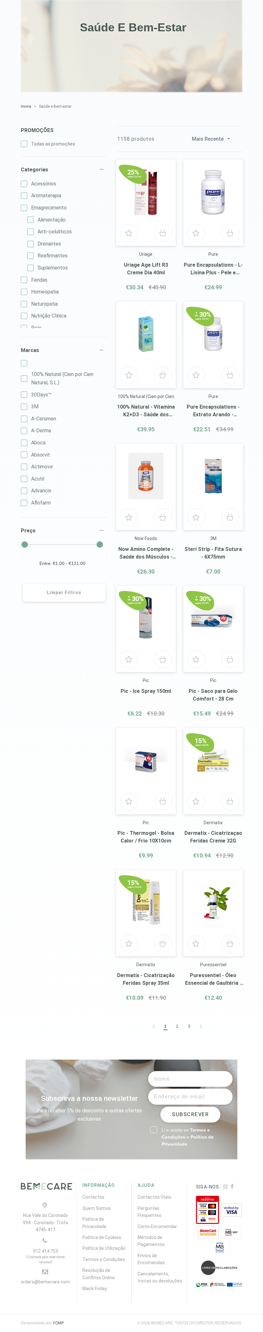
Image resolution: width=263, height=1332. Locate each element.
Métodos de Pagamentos (151, 1241)
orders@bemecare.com (45, 1281)
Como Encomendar (157, 1226)
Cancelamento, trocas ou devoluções (160, 1277)
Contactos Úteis (155, 1197)
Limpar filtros (64, 592)
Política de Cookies (101, 1237)
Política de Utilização (103, 1248)
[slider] (24, 544)
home (26, 106)
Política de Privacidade (94, 1223)
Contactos (93, 1197)
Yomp (58, 1323)
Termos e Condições (103, 1259)
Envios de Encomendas (151, 1259)
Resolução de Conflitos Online (98, 1274)
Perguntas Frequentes (149, 1212)
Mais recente (208, 139)
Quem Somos (96, 1208)
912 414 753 (45, 1256)
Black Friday (94, 1288)
